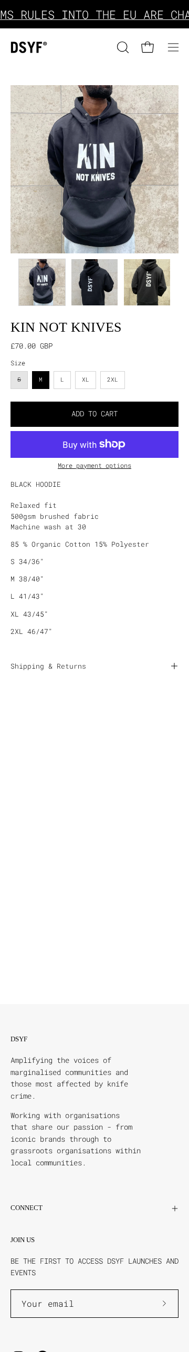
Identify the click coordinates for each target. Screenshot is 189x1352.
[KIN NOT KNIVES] (42, 282)
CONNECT (26, 1208)
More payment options (94, 465)
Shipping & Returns (48, 666)
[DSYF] (28, 47)
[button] (121, 47)
